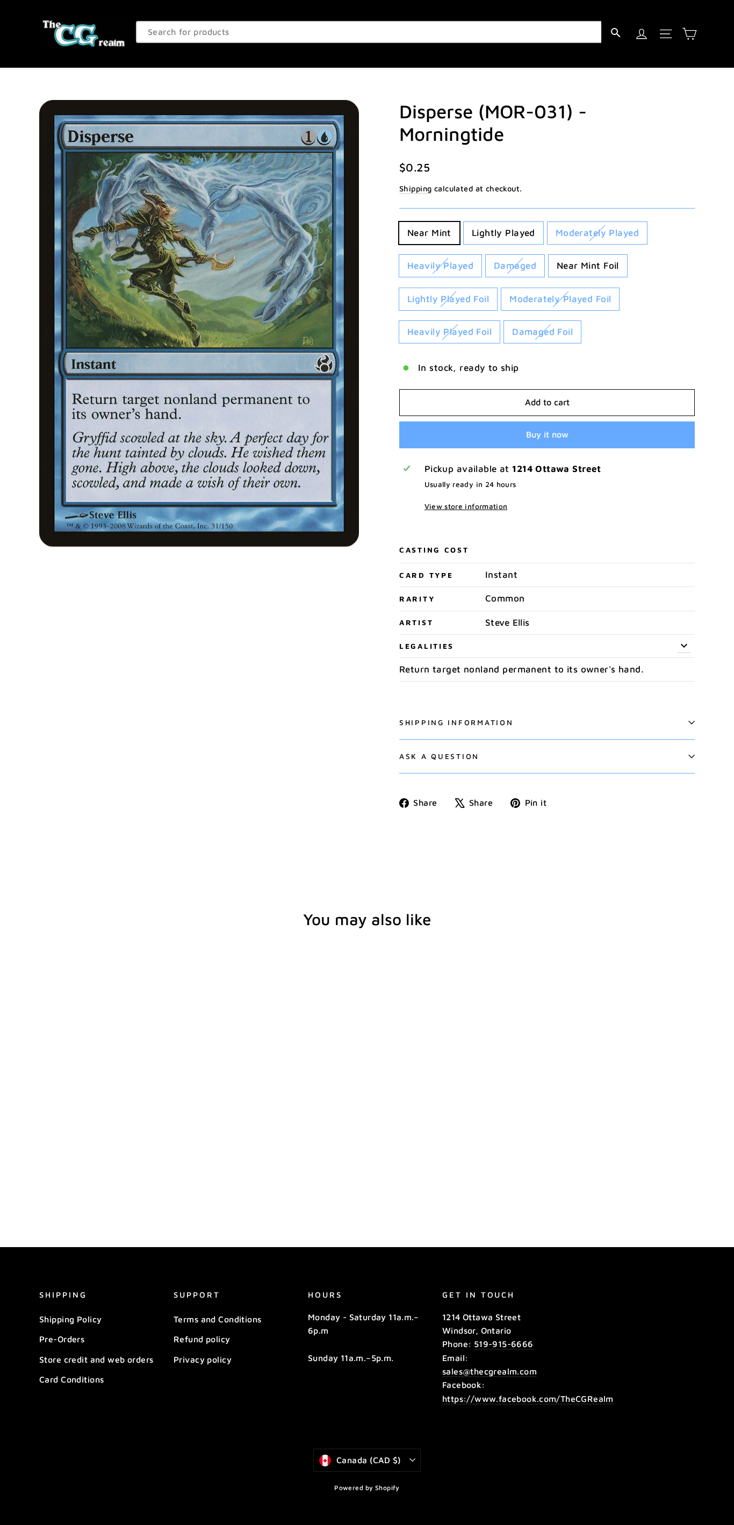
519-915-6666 (504, 1344)
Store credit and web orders (96, 1359)
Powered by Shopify (367, 1488)
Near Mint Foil (588, 265)
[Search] (615, 32)
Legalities (426, 646)
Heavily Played (440, 265)
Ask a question (439, 756)
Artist (416, 622)
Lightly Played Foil (448, 298)
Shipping (415, 188)
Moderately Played (597, 232)
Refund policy (202, 1339)
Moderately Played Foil (560, 298)
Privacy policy (203, 1359)
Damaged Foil (542, 331)
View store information (465, 506)
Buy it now (547, 434)
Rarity (417, 599)
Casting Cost (434, 550)
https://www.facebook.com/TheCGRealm (528, 1399)
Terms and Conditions (218, 1319)
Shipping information (456, 722)
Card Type (426, 575)
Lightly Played (503, 232)
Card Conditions (71, 1379)
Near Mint (429, 232)
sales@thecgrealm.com (489, 1371)
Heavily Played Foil (449, 331)
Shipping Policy (70, 1319)
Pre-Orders (61, 1339)
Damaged (515, 265)
